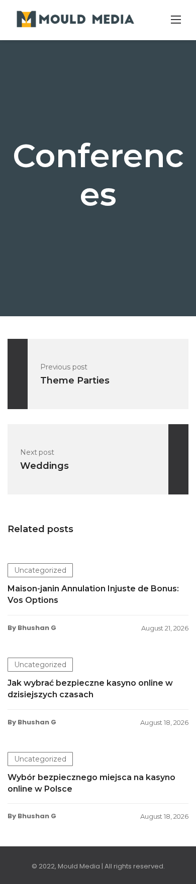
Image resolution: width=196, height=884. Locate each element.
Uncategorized (40, 570)
